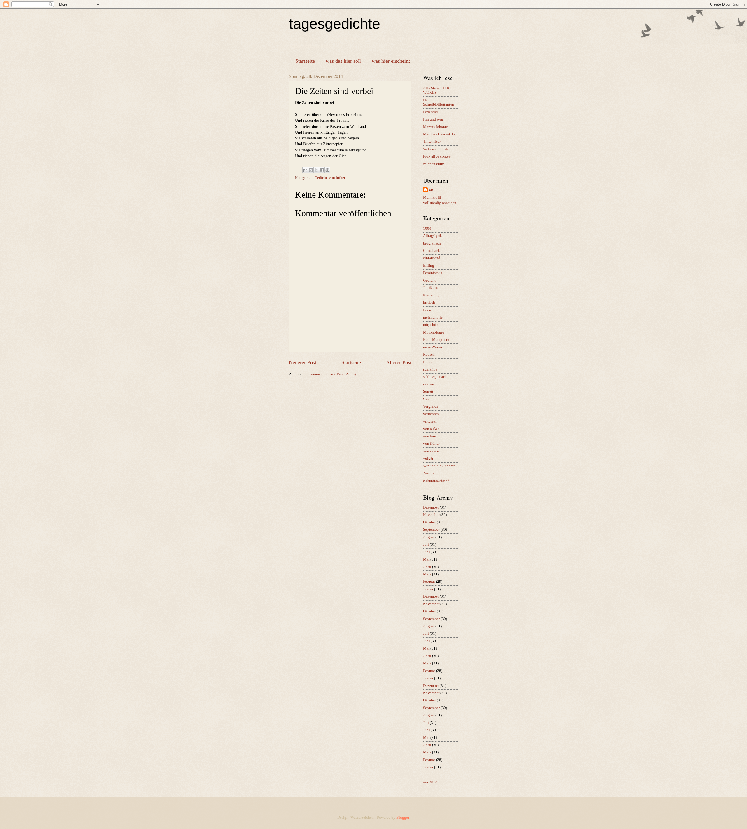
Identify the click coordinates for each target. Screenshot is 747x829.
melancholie (433, 317)
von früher (337, 178)
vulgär (428, 458)
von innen (431, 451)
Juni (426, 552)
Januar (428, 589)
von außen (431, 429)
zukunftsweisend (436, 481)
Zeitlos (428, 473)
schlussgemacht (435, 377)
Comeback (431, 251)
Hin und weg (433, 119)
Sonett (428, 392)
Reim (427, 362)
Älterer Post (398, 362)
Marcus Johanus (435, 127)
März (427, 574)
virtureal (430, 421)
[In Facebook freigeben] (322, 170)
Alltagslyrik (432, 236)
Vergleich (430, 406)
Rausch (429, 354)
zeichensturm (433, 164)
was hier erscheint (391, 61)
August (428, 537)
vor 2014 (430, 782)
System (428, 399)
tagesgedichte (334, 23)
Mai (426, 559)
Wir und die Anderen (439, 466)
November (431, 515)
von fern (429, 436)
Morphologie (433, 332)
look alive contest (437, 156)
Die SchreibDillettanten (438, 102)
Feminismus (432, 273)
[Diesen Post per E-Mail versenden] (305, 170)
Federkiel (430, 112)
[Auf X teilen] (316, 170)
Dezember (431, 507)
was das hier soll (343, 61)
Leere (427, 310)
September (431, 530)
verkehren (431, 414)
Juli (426, 544)
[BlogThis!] (311, 170)
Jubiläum (430, 288)
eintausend (431, 258)
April (427, 567)
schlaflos (430, 369)
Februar (429, 582)
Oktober (429, 522)
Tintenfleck (432, 141)
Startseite (305, 61)
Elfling (428, 265)
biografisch (432, 243)
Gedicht (321, 178)
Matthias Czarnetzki (439, 134)
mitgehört (431, 325)
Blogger (402, 818)
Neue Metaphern (436, 340)
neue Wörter (432, 347)
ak (431, 190)
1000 (427, 228)
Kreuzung (431, 295)
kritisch (429, 303)
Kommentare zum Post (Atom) (332, 374)
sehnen (428, 384)
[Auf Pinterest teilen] (327, 170)
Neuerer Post (302, 362)
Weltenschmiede (436, 149)
